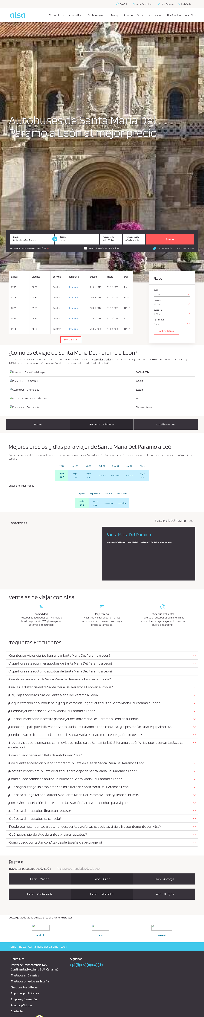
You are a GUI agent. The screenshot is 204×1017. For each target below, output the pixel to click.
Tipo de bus (159, 320)
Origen (16, 237)
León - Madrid (39, 878)
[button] (30, 248)
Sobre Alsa (17, 959)
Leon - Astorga (164, 878)
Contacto (17, 1011)
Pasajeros (15, 248)
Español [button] (123, 4)
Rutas (22, 946)
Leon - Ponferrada (39, 894)
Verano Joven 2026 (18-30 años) (104, 248)
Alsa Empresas (168, 4)
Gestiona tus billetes (24, 987)
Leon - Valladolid (101, 894)
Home (12, 946)
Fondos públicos (21, 1005)
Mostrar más (71, 339)
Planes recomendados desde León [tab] (79, 868)
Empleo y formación (24, 999)
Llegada (157, 300)
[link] (54, 239)
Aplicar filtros (166, 331)
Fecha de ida (108, 237)
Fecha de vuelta (132, 237)
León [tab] (192, 520)
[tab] (102, 656)
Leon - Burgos (164, 894)
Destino (63, 237)
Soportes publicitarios (25, 993)
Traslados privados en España (30, 981)
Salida (156, 290)
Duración (158, 310)
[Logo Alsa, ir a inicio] (17, 15)
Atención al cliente (144, 4)
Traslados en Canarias (25, 975)
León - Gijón (102, 878)
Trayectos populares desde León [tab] (30, 868)
